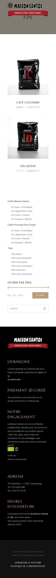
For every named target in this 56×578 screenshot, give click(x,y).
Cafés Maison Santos (18, 201)
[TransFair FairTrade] (16, 451)
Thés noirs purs (18, 269)
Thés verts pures (19, 262)
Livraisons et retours (28, 562)
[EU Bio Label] (11, 451)
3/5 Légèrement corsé (21, 211)
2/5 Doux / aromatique (21, 207)
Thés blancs (16, 254)
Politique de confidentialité (28, 566)
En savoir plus (14, 379)
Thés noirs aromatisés (21, 274)
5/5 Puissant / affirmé (21, 219)
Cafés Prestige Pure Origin (22, 224)
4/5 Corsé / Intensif (20, 215)
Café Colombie (28, 102)
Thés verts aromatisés (21, 265)
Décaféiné (28, 166)
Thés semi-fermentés (21, 258)
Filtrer (40, 295)
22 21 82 (20, 487)
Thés (10, 248)
